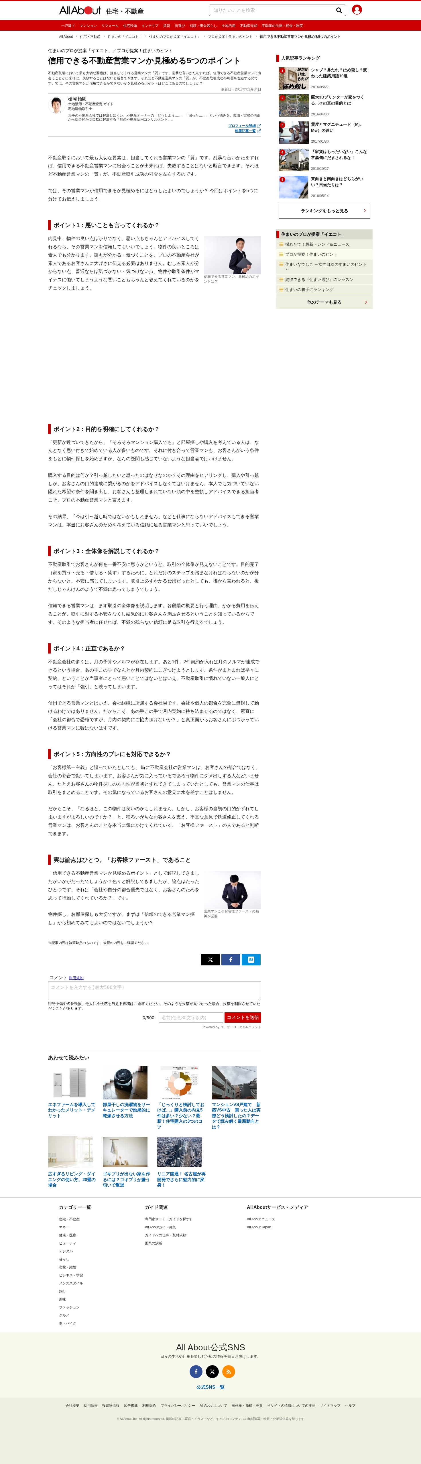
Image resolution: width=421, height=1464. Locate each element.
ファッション (69, 1307)
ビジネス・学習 (71, 1275)
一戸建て (68, 26)
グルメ (64, 1315)
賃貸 (166, 26)
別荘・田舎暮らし (203, 26)
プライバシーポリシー (178, 1406)
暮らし (64, 1259)
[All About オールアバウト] (80, 11)
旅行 (62, 1291)
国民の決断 (153, 1243)
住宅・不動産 (125, 11)
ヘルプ (350, 1406)
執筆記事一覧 (245, 131)
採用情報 (91, 1406)
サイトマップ (330, 1406)
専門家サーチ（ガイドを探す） (169, 1219)
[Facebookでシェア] (230, 959)
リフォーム (110, 26)
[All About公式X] (212, 1371)
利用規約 (149, 1406)
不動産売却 (248, 26)
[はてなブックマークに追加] (251, 959)
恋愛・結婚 (67, 1267)
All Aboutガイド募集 (160, 1227)
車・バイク (67, 1323)
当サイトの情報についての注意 (291, 1406)
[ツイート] (210, 959)
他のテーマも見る (324, 302)
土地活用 (228, 26)
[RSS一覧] (228, 1371)
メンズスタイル (71, 1283)
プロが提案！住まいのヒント (230, 37)
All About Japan (259, 1227)
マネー (64, 1227)
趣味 (62, 1299)
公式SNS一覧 (210, 1387)
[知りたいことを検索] (339, 10)
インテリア (150, 26)
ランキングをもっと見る (324, 210)
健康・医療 (67, 1235)
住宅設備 (130, 26)
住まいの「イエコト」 (125, 37)
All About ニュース (261, 1219)
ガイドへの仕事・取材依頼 (165, 1235)
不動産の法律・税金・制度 (282, 26)
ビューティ (67, 1243)
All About (66, 37)
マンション (88, 26)
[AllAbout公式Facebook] (196, 1371)
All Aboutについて (213, 1406)
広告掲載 (131, 1406)
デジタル (66, 1251)
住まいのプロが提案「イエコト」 (175, 37)
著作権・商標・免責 (247, 1406)
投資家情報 (110, 1406)
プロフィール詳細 (242, 126)
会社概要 (72, 1406)
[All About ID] (357, 11)
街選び (180, 26)
